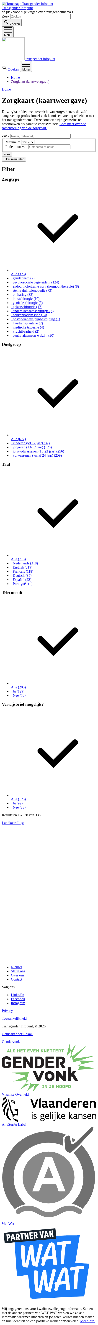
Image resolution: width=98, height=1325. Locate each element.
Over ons (17, 975)
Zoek (5, 16)
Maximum (12, 142)
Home (15, 77)
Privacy (7, 1011)
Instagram (18, 1003)
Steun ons (18, 971)
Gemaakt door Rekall (17, 1034)
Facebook (18, 999)
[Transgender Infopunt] (27, 4)
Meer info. (87, 1321)
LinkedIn (17, 995)
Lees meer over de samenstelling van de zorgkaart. (44, 126)
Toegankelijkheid (14, 1018)
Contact (16, 979)
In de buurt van (16, 147)
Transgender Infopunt (17, 8)
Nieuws (16, 967)
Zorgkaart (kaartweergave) (30, 81)
